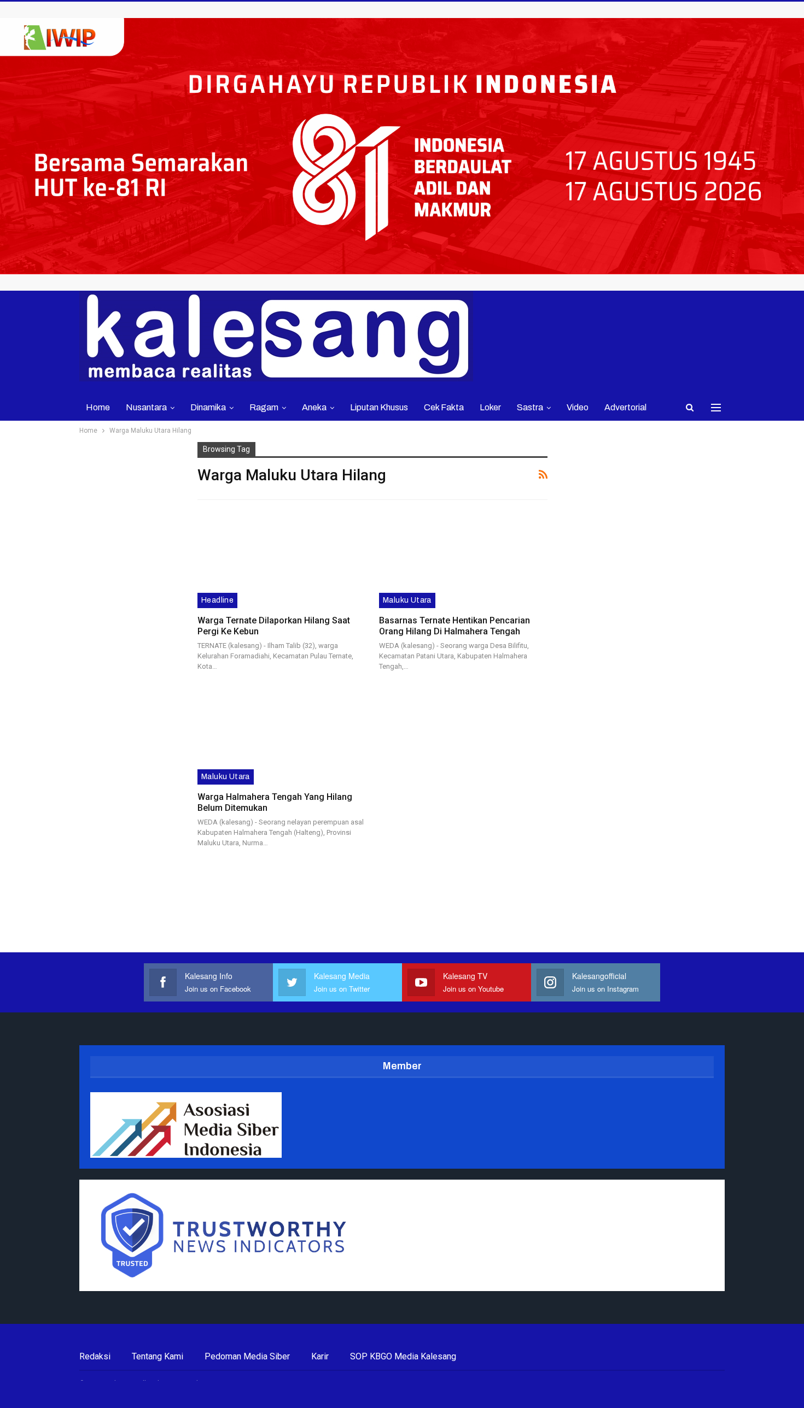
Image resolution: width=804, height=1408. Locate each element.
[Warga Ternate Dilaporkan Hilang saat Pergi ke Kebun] (281, 559)
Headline (217, 600)
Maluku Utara (407, 600)
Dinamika (208, 407)
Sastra (530, 407)
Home (98, 407)
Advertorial (625, 407)
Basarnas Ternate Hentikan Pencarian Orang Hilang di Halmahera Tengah (454, 626)
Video (578, 407)
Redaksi (94, 1356)
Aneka (314, 407)
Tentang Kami (157, 1356)
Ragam (263, 407)
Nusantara (146, 407)
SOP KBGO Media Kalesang (403, 1356)
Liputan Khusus (379, 407)
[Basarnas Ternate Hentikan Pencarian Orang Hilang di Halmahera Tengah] (463, 560)
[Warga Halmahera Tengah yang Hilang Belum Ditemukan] (281, 736)
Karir (320, 1356)
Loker (490, 407)
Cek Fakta (444, 407)
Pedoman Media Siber (247, 1356)
